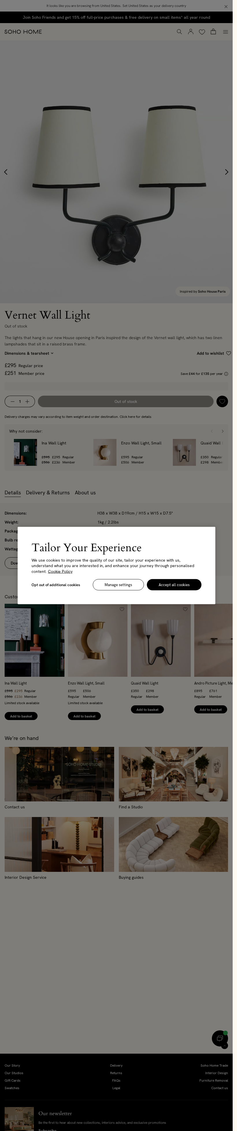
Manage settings (118, 584)
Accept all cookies (174, 584)
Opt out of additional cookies (56, 585)
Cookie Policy (60, 571)
